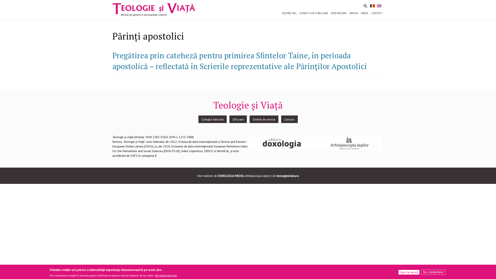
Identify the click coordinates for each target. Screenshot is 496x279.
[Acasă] (153, 9)
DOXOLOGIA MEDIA (231, 176)
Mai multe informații (166, 275)
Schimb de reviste (264, 119)
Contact (289, 119)
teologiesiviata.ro (287, 176)
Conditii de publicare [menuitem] (313, 13)
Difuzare (238, 119)
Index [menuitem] (364, 13)
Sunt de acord (409, 272)
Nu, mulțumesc (433, 272)
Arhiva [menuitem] (354, 13)
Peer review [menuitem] (338, 13)
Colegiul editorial (213, 119)
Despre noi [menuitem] (289, 13)
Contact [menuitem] (377, 13)
